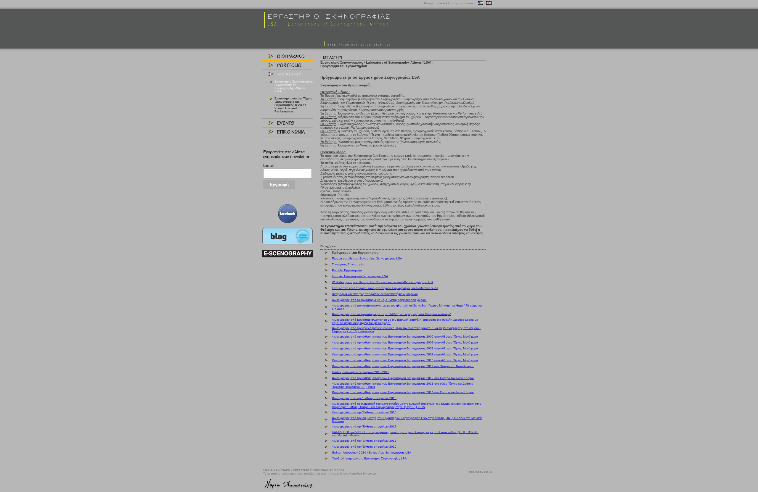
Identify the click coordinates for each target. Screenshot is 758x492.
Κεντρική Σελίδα (434, 3)
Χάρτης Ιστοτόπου (460, 3)
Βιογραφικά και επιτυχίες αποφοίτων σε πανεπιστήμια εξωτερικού (374, 294)
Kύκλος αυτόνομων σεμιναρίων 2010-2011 (360, 372)
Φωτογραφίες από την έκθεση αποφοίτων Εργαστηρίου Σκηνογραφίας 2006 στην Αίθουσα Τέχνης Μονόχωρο (405, 336)
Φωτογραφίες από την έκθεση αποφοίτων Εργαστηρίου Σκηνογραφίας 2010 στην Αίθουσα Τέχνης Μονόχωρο (405, 360)
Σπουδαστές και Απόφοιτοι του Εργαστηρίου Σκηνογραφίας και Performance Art (385, 288)
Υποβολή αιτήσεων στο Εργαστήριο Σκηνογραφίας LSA (369, 458)
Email (268, 165)
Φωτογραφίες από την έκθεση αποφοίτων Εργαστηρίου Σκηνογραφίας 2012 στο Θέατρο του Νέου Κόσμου (403, 378)
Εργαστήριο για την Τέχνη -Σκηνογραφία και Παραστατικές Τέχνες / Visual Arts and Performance (292, 105)
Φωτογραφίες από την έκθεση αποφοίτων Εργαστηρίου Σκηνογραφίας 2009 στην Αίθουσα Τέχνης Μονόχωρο (405, 354)
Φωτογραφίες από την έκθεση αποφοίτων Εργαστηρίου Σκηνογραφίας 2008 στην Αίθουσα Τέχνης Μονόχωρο (405, 348)
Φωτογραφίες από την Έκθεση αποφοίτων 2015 (364, 398)
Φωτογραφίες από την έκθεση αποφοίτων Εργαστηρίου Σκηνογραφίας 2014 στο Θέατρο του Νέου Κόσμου (403, 392)
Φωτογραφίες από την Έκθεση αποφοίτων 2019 (364, 446)
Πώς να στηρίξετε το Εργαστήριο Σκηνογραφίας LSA (367, 258)
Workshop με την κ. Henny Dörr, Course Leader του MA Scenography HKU (382, 282)
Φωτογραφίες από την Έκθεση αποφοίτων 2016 (364, 412)
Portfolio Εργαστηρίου (347, 270)
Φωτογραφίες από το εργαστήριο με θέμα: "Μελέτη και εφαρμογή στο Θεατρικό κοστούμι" (391, 314)
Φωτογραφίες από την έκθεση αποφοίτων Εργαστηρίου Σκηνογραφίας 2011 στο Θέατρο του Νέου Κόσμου (403, 366)
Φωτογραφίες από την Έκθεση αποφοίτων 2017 (364, 426)
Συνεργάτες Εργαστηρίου (348, 264)
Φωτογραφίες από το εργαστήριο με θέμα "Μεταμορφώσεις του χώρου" (379, 299)
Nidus (488, 471)
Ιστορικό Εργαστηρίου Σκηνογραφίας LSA (360, 276)
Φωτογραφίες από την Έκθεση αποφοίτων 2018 (364, 440)
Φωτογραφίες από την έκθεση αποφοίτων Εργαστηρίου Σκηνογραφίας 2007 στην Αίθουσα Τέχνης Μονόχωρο (405, 342)
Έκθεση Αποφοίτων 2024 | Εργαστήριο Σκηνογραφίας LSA (371, 452)
